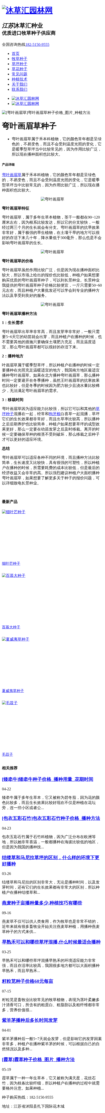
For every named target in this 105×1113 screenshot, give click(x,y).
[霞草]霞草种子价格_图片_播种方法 (38, 1059)
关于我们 (19, 84)
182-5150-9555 (37, 44)
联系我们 (19, 89)
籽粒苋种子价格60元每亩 (27, 981)
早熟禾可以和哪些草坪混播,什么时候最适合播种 (51, 941)
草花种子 (19, 69)
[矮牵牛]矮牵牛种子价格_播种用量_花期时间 (47, 779)
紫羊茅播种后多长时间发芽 (30, 1020)
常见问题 (19, 74)
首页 (16, 53)
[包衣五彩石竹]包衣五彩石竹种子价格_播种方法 (51, 818)
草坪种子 (19, 64)
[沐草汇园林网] (27, 10)
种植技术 (19, 79)
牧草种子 (19, 59)
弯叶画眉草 (11, 175)
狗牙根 (55, 414)
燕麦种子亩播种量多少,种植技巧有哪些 (42, 902)
